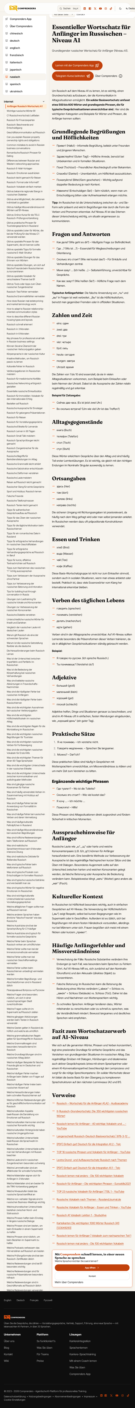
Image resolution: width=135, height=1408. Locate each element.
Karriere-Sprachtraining (82, 1354)
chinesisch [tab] (16, 33)
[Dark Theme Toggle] (120, 8)
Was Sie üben (44, 1347)
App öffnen (90, 1267)
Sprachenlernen (78, 1347)
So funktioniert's (46, 1341)
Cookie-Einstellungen (14, 1399)
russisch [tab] (15, 76)
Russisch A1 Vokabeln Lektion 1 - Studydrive (82, 1215)
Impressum (90, 1396)
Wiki (6, 1360)
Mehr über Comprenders (69, 1282)
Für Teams (43, 1354)
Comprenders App (80, 1374)
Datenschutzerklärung (15, 1396)
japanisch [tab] (15, 69)
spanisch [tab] (15, 84)
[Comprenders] (22, 8)
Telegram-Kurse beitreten (70, 75)
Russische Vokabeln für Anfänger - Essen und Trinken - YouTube (94, 1207)
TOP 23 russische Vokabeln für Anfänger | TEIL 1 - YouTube (90, 1191)
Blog (6, 1347)
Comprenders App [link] (20, 19)
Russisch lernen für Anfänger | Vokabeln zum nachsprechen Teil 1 (94, 1235)
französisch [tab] (17, 55)
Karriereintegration (80, 1341)
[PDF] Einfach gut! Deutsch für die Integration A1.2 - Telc (89, 1144)
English (7, 1300)
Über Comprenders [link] (21, 26)
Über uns (9, 1341)
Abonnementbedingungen (68, 1396)
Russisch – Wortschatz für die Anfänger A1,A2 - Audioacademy (92, 1103)
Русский (48, 1300)
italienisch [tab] (16, 62)
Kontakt (8, 1354)
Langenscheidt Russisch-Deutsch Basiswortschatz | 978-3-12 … (93, 1136)
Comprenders (26, 1391)
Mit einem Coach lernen (83, 1360)
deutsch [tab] (14, 40)
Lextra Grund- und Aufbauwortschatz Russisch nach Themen (92, 1160)
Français (34, 1300)
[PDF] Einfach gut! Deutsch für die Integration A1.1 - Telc (88, 1167)
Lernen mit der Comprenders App (74, 65)
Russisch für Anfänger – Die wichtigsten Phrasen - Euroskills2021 (94, 1183)
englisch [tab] (15, 48)
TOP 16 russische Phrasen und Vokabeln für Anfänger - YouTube (93, 1152)
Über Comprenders (106, 75)
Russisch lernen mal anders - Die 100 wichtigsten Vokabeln (90, 1175)
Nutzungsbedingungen (40, 1396)
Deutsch (21, 1300)
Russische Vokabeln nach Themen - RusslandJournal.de (89, 1199)
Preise (40, 1360)
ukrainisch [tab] (16, 91)
